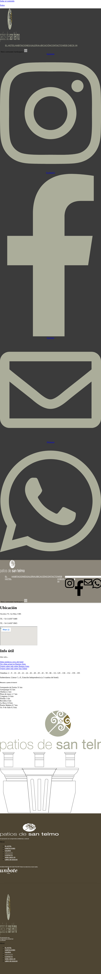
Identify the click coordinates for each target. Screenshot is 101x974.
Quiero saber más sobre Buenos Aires (14, 666)
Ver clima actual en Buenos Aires (13, 664)
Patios (2, 5)
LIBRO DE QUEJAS (11, 859)
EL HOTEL (10, 46)
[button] (50, 842)
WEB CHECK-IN (69, 46)
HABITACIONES (22, 46)
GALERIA (34, 46)
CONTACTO (56, 46)
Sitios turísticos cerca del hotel (11, 662)
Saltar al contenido (7, 1)
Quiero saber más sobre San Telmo (13, 668)
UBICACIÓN (45, 46)
